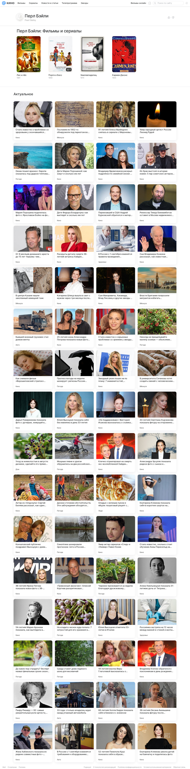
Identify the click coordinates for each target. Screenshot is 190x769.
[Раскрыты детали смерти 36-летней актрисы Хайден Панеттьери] (74, 245)
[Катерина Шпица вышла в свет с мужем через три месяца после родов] (74, 286)
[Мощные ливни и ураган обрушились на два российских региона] (74, 452)
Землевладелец (88, 75)
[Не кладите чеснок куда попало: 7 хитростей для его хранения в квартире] (74, 618)
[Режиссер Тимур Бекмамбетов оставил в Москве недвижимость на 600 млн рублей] (157, 203)
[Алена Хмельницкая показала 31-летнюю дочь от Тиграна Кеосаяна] (157, 577)
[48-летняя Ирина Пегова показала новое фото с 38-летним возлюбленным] (33, 577)
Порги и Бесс (55, 75)
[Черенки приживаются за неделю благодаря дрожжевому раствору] (115, 577)
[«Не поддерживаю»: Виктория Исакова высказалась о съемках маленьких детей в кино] (115, 411)
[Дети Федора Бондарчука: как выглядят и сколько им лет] (74, 203)
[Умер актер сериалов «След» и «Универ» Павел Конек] (115, 535)
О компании (12, 767)
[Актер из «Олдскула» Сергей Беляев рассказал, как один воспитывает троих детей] (33, 494)
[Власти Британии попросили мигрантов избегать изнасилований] (157, 286)
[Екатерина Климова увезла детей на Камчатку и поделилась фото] (157, 742)
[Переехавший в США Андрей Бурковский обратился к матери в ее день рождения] (115, 203)
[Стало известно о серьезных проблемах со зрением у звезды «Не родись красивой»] (115, 328)
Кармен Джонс (119, 75)
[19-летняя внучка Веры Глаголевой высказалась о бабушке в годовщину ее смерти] (115, 659)
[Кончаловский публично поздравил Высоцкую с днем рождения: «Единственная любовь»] (33, 535)
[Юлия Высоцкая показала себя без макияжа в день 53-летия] (74, 411)
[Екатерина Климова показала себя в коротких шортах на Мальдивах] (157, 494)
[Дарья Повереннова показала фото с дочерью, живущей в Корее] (33, 411)
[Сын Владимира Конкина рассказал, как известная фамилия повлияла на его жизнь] (157, 245)
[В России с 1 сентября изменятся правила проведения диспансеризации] (115, 245)
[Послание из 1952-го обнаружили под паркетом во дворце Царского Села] (74, 120)
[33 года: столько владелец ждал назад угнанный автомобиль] (74, 701)
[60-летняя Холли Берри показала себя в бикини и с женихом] (115, 701)
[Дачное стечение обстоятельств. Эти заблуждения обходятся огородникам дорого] (74, 494)
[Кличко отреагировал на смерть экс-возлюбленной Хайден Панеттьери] (115, 452)
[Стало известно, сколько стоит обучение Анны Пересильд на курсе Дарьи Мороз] (157, 535)
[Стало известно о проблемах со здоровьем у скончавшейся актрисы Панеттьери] (33, 120)
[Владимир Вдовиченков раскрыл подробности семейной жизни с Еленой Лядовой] (115, 162)
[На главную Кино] (10, 3)
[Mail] (4, 3)
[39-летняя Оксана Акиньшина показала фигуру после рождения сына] (157, 701)
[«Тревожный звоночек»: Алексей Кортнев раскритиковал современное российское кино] (74, 577)
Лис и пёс (21, 75)
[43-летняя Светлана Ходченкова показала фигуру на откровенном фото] (157, 411)
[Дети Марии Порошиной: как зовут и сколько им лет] (74, 162)
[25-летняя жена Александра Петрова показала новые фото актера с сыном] (74, 328)
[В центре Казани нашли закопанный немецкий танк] (33, 286)
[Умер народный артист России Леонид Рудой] (157, 120)
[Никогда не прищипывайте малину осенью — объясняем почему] (157, 328)
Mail (4, 767)
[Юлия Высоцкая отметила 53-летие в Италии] (115, 618)
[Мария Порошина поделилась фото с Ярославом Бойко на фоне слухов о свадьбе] (33, 203)
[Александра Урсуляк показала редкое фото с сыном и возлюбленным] (157, 452)
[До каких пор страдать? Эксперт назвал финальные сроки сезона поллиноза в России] (33, 659)
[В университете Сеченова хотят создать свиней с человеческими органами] (157, 369)
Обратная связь (179, 767)
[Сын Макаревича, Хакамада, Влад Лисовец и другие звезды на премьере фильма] (115, 286)
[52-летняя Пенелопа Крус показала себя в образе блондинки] (115, 742)
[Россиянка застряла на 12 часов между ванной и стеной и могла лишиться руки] (157, 618)
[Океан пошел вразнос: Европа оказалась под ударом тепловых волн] (33, 162)
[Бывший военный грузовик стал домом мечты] (33, 328)
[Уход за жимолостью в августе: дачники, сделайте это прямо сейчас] (33, 452)
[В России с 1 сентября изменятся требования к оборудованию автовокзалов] (74, 742)
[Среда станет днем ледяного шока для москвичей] (74, 659)
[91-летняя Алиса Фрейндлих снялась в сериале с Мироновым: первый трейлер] (115, 120)
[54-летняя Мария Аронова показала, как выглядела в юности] (33, 618)
